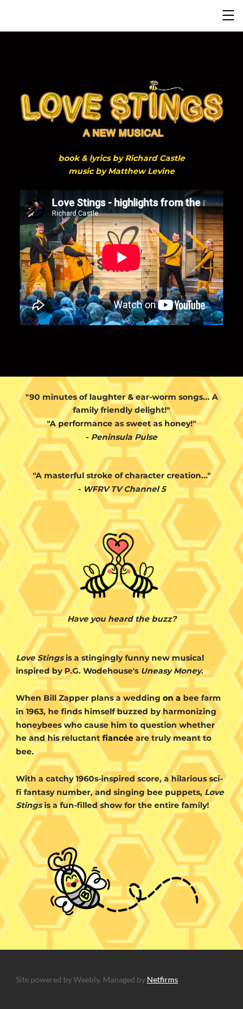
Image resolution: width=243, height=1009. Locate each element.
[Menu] (229, 14)
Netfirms (162, 979)
